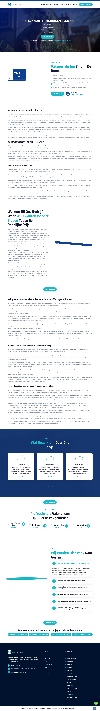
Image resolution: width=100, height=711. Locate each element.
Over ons (47, 658)
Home (43, 4)
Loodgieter (69, 673)
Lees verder (56, 93)
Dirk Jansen (36, 525)
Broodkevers (70, 661)
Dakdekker (69, 664)
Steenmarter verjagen (72, 688)
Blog (69, 4)
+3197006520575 (85, 4)
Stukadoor (69, 691)
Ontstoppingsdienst (72, 676)
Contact (75, 4)
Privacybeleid (48, 664)
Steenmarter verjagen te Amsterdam (17, 634)
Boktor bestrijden (71, 658)
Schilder (69, 682)
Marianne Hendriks (60, 525)
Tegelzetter (70, 694)
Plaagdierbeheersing (72, 679)
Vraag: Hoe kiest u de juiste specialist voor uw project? (73, 563)
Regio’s (56, 4)
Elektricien (69, 667)
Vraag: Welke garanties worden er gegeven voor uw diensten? (72, 588)
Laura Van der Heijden (15, 524)
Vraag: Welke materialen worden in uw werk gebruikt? (73, 601)
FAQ (46, 661)
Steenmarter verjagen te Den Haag (39, 634)
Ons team (47, 667)
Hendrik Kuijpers (81, 525)
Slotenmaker (70, 685)
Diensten (49, 4)
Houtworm (69, 670)
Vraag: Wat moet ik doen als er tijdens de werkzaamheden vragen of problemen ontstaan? (71, 608)
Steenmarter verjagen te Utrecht (82, 634)
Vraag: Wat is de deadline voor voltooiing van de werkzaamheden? (71, 581)
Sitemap (47, 673)
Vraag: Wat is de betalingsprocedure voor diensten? (72, 594)
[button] (48, 487)
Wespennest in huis (72, 697)
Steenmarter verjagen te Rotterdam (61, 634)
